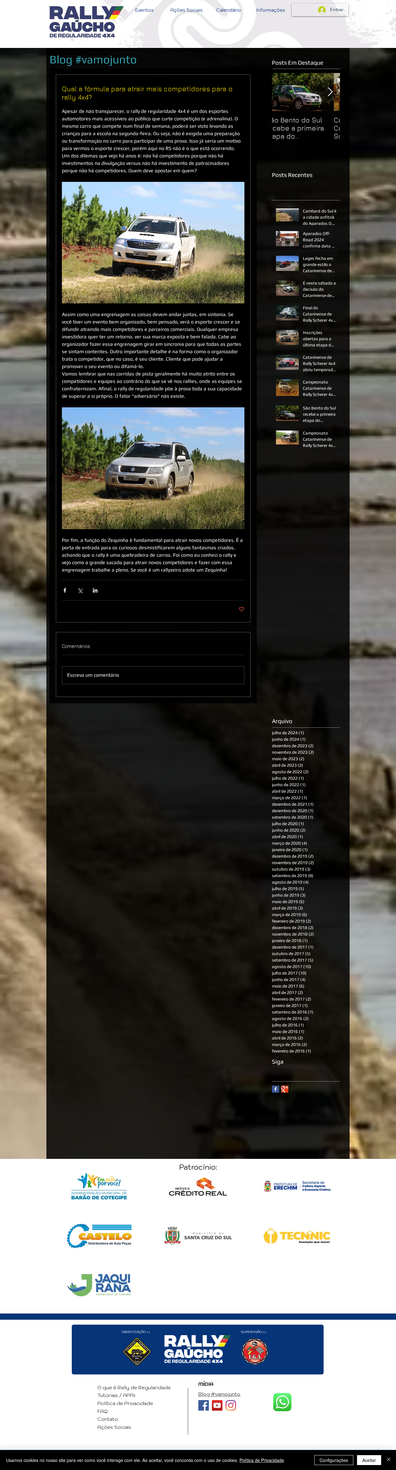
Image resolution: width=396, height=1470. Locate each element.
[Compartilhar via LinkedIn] (95, 590)
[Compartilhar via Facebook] (65, 590)
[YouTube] (217, 1405)
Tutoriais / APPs (116, 1395)
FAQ (102, 1411)
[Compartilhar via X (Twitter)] (80, 590)
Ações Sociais (114, 1427)
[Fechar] (388, 1460)
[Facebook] (203, 1405)
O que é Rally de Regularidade (134, 1387)
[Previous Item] (282, 92)
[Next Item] (330, 92)
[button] (144, 10)
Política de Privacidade (125, 1403)
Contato (107, 1419)
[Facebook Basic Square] (275, 1089)
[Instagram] (231, 1405)
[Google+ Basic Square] (284, 1089)
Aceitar (369, 1460)
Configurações (334, 1460)
